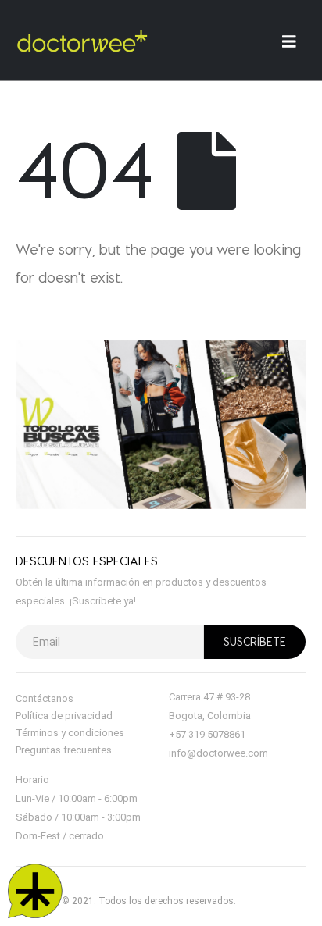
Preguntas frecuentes (64, 750)
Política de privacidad (64, 715)
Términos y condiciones (70, 733)
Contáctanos (44, 698)
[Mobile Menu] (294, 41)
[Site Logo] (82, 40)
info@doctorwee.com (218, 753)
